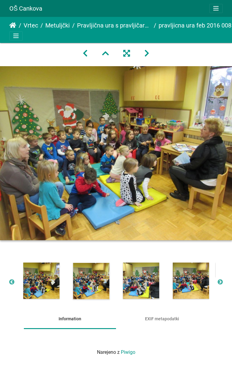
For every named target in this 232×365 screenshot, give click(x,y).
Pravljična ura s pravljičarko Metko (114, 25)
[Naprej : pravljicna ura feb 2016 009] (146, 53)
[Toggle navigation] (216, 8)
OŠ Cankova (25, 8)
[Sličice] (105, 53)
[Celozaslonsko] (126, 53)
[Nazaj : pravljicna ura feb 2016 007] (85, 53)
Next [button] (220, 282)
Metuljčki (57, 25)
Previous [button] (12, 282)
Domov (12, 25)
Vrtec (31, 25)
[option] (41, 281)
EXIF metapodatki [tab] (162, 318)
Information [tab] (70, 318)
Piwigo (128, 352)
